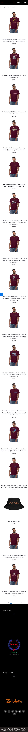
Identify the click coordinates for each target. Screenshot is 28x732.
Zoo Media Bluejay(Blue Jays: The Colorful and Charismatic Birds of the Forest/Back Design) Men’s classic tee (14, 412)
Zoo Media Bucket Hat (14, 521)
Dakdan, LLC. (14, 652)
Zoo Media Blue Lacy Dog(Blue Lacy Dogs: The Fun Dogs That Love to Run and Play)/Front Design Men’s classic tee (14, 222)
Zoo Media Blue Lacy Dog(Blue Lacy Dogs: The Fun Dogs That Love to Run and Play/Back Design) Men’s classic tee (14, 260)
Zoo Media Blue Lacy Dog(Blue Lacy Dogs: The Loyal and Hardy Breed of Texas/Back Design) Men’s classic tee (14, 336)
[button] (14, 676)
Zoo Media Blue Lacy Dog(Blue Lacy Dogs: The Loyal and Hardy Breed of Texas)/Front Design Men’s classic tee (14, 298)
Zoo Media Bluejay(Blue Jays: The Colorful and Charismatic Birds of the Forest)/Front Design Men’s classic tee (14, 374)
